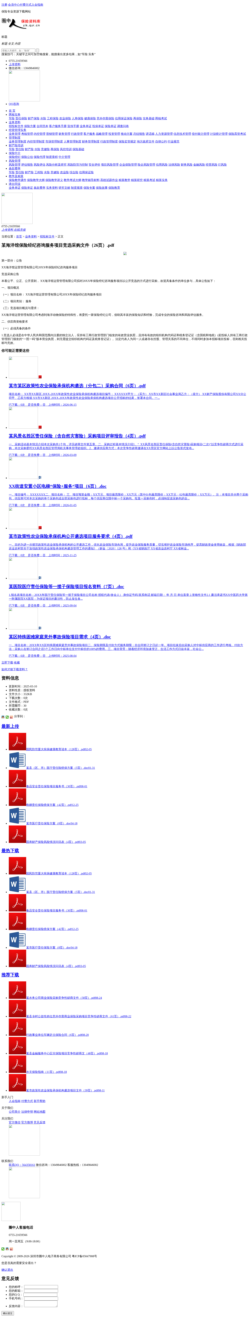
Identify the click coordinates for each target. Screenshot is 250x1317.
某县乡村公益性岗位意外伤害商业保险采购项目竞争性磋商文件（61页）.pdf (78, 1016)
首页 (19, 236)
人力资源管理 (164, 133)
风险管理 (14, 160)
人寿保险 (77, 118)
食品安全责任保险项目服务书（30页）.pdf (56, 786)
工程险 (38, 172)
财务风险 (187, 164)
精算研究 (137, 180)
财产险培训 (16, 145)
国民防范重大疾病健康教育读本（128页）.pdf (59, 749)
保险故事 (102, 187)
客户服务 (89, 133)
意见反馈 (39, 1122)
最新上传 (10, 726)
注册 (4, 4)
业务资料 (14, 122)
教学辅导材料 (91, 180)
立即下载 (7, 662)
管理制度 (14, 137)
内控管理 (39, 133)
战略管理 (102, 133)
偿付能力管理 (200, 133)
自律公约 (161, 141)
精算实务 (162, 180)
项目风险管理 (110, 164)
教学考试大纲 (72, 180)
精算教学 (124, 180)
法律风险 (174, 164)
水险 (43, 118)
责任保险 (21, 118)
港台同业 (14, 183)
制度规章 (77, 187)
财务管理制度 (91, 141)
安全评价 (94, 164)
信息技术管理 (182, 133)
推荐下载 (10, 974)
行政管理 (77, 133)
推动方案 (127, 133)
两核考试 (161, 118)
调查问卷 (123, 126)
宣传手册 (73, 126)
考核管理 (27, 133)
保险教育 (114, 187)
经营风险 (211, 164)
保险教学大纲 (36, 180)
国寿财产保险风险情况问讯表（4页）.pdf (56, 841)
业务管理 (14, 133)
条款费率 (14, 168)
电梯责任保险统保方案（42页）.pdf (52, 804)
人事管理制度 (72, 141)
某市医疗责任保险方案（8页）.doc (51, 823)
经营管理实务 (17, 129)
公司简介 (14, 1111)
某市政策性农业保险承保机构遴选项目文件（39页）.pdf (65, 1090)
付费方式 (25, 4)
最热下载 (10, 850)
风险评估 (39, 164)
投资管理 (114, 133)
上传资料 (14, 64)
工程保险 (53, 118)
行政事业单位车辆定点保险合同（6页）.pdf (57, 1034)
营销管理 (52, 133)
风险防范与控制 (77, 164)
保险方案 (30, 126)
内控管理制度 (36, 141)
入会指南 (37, 4)
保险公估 (27, 156)
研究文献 (64, 187)
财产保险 (34, 118)
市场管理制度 (54, 141)
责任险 (19, 149)
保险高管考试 (237, 133)
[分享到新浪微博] (11, 717)
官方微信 (14, 1122)
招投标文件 (16, 126)
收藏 (17, 662)
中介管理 (64, 156)
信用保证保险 (124, 118)
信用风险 (162, 164)
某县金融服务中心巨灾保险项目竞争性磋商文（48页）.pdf (67, 1053)
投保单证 (98, 126)
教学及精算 (16, 176)
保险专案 (89, 187)
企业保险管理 (128, 164)
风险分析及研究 (56, 164)
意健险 (45, 149)
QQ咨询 (14, 103)
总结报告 (139, 133)
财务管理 (64, 133)
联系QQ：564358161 (22, 1164)
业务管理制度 (17, 141)
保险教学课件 (17, 180)
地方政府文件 (145, 141)
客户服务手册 (58, 126)
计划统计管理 (219, 133)
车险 (12, 118)
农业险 (64, 172)
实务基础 (148, 118)
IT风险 (222, 164)
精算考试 (149, 180)
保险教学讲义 (54, 180)
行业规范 (173, 141)
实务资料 (52, 187)
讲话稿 (150, 133)
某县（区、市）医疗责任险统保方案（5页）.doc (60, 767)
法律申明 (27, 1111)
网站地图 (39, 1111)
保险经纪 (14, 156)
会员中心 (14, 4)
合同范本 (42, 126)
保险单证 (110, 126)
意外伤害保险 (105, 118)
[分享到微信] (7, 717)
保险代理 (39, 156)
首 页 (12, 110)
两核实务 (14, 114)
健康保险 (90, 118)
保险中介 (14, 153)
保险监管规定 (127, 141)
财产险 (29, 149)
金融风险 (199, 164)
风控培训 (66, 149)
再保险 (137, 118)
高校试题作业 (109, 180)
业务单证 (86, 126)
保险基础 (78, 149)
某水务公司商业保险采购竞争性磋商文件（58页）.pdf (64, 997)
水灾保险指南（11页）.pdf (46, 1071)
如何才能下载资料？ (14, 669)
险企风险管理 (146, 164)
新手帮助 (39, 1101)
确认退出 (7, 1269)
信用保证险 (86, 172)
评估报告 (27, 164)
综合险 (74, 172)
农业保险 (65, 118)
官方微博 (27, 1122)
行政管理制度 (109, 141)
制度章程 (52, 156)
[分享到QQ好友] (3, 717)
